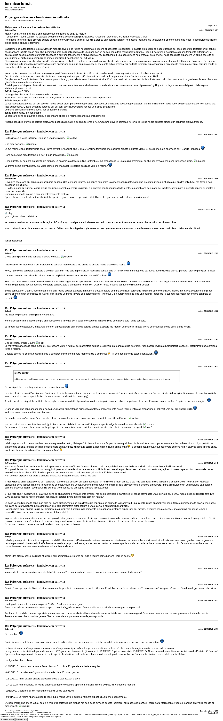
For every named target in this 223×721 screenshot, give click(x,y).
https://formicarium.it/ (14, 10)
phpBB (15, 711)
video (142, 149)
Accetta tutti (21, 719)
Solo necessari (7, 719)
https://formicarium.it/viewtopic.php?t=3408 (23, 20)
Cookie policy (55, 717)
